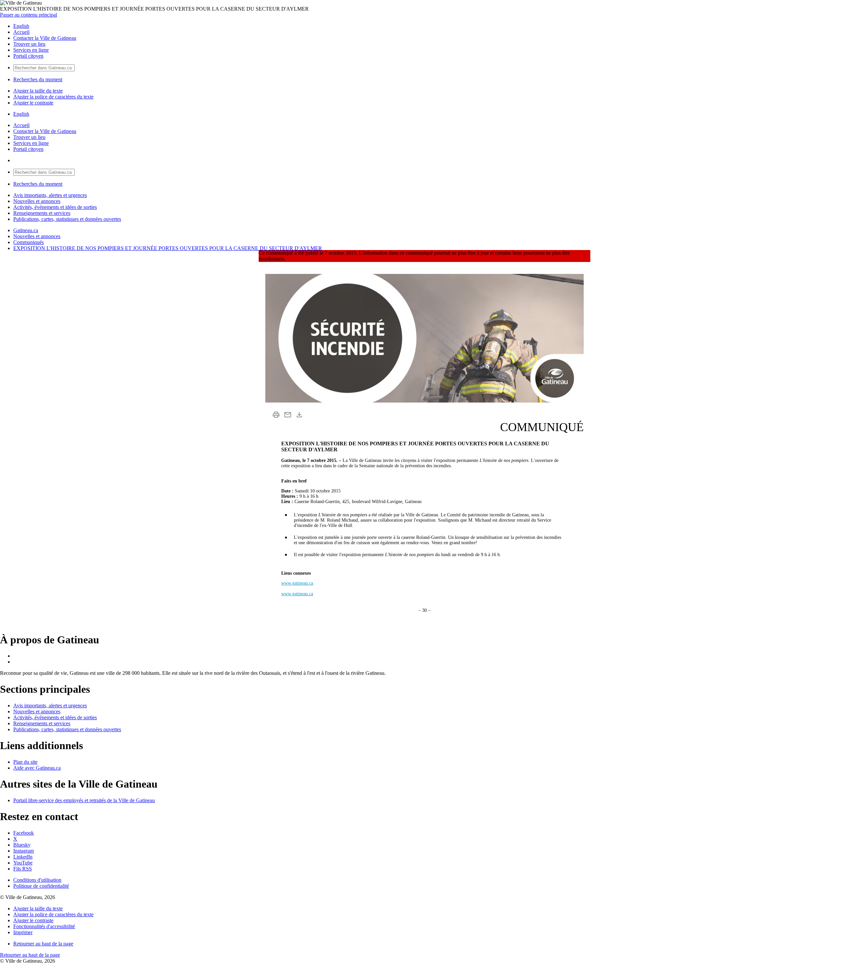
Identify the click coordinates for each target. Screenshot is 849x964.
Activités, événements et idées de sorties (55, 207)
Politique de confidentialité (41, 886)
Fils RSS (22, 868)
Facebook (23, 833)
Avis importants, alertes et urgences (50, 195)
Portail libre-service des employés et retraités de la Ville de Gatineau (84, 800)
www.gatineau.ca (297, 583)
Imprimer (23, 932)
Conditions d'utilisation (37, 880)
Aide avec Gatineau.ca (37, 768)
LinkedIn (23, 857)
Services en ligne (31, 50)
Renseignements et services (41, 213)
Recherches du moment (37, 79)
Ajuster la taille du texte (38, 91)
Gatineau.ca (25, 230)
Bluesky (22, 845)
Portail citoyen (28, 56)
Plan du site (25, 762)
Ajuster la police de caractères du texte (53, 96)
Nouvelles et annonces (36, 201)
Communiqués (28, 242)
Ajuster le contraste (33, 102)
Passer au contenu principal (28, 15)
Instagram (23, 851)
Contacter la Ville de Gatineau (44, 38)
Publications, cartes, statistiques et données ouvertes (67, 219)
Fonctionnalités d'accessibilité (44, 926)
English (21, 26)
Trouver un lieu (29, 44)
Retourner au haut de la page (43, 943)
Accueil (21, 32)
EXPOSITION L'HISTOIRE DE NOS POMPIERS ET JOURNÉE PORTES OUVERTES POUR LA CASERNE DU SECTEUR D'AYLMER (167, 248)
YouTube (23, 863)
